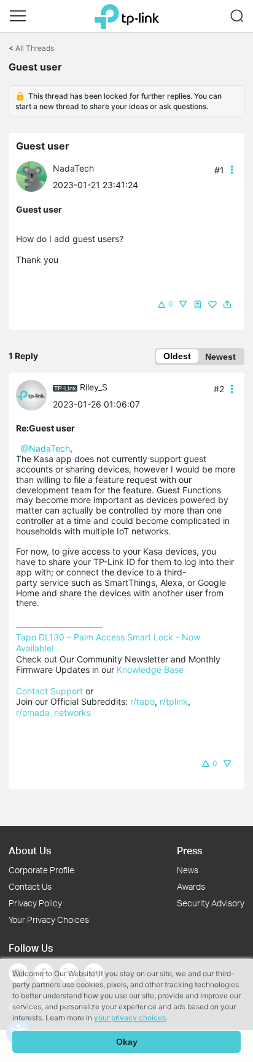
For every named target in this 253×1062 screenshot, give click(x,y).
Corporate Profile (41, 870)
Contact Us (30, 886)
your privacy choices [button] (130, 1017)
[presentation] (31, 176)
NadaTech (73, 168)
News (187, 870)
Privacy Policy (35, 903)
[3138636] (34, 394)
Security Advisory (210, 903)
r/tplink (174, 701)
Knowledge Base (150, 669)
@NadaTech (45, 448)
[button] (18, 16)
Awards (191, 886)
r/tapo (142, 701)
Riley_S (93, 387)
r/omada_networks (53, 712)
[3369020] (34, 175)
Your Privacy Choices (49, 919)
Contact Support (49, 691)
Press (189, 850)
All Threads (34, 48)
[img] (198, 304)
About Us (30, 850)
